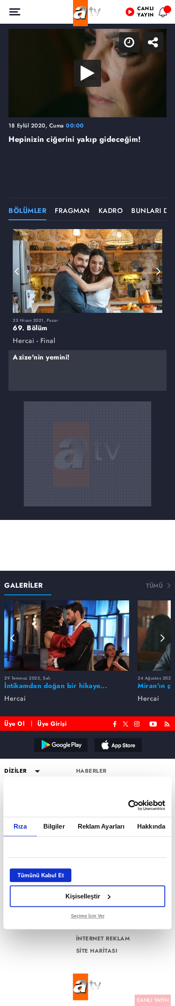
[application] (87, 503)
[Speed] (137, 13)
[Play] (87, 503)
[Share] (161, 13)
